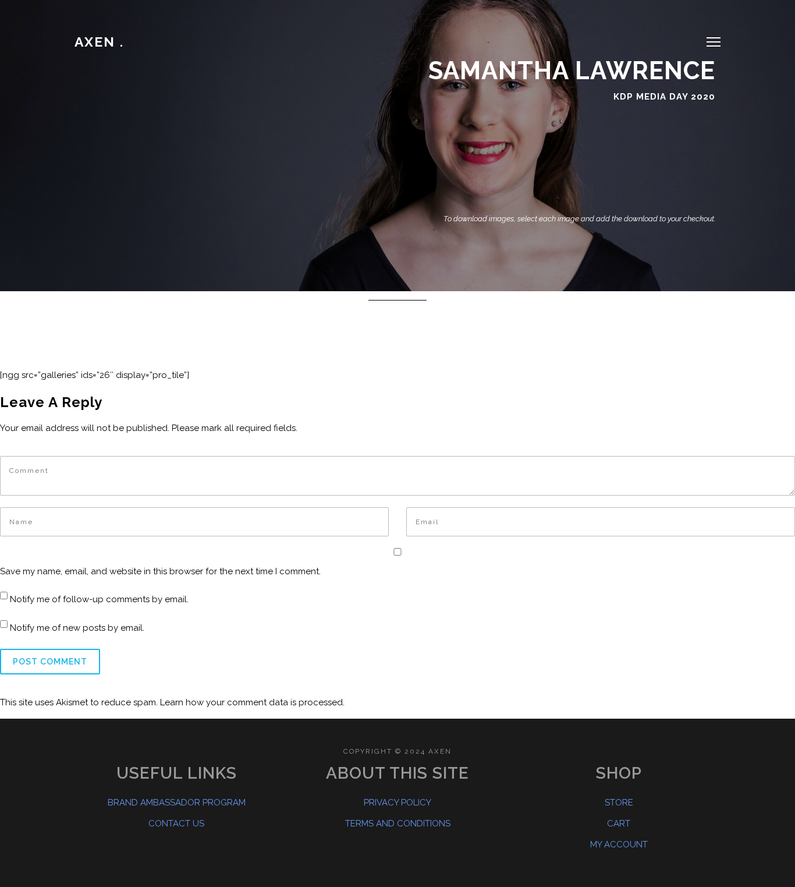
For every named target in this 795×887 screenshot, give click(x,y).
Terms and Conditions (397, 823)
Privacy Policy (397, 802)
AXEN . (99, 41)
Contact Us (176, 823)
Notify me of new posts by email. (77, 628)
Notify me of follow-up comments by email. (99, 599)
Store (619, 802)
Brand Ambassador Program (177, 802)
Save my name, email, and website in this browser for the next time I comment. (160, 571)
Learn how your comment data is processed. (252, 702)
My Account (619, 844)
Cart (618, 823)
